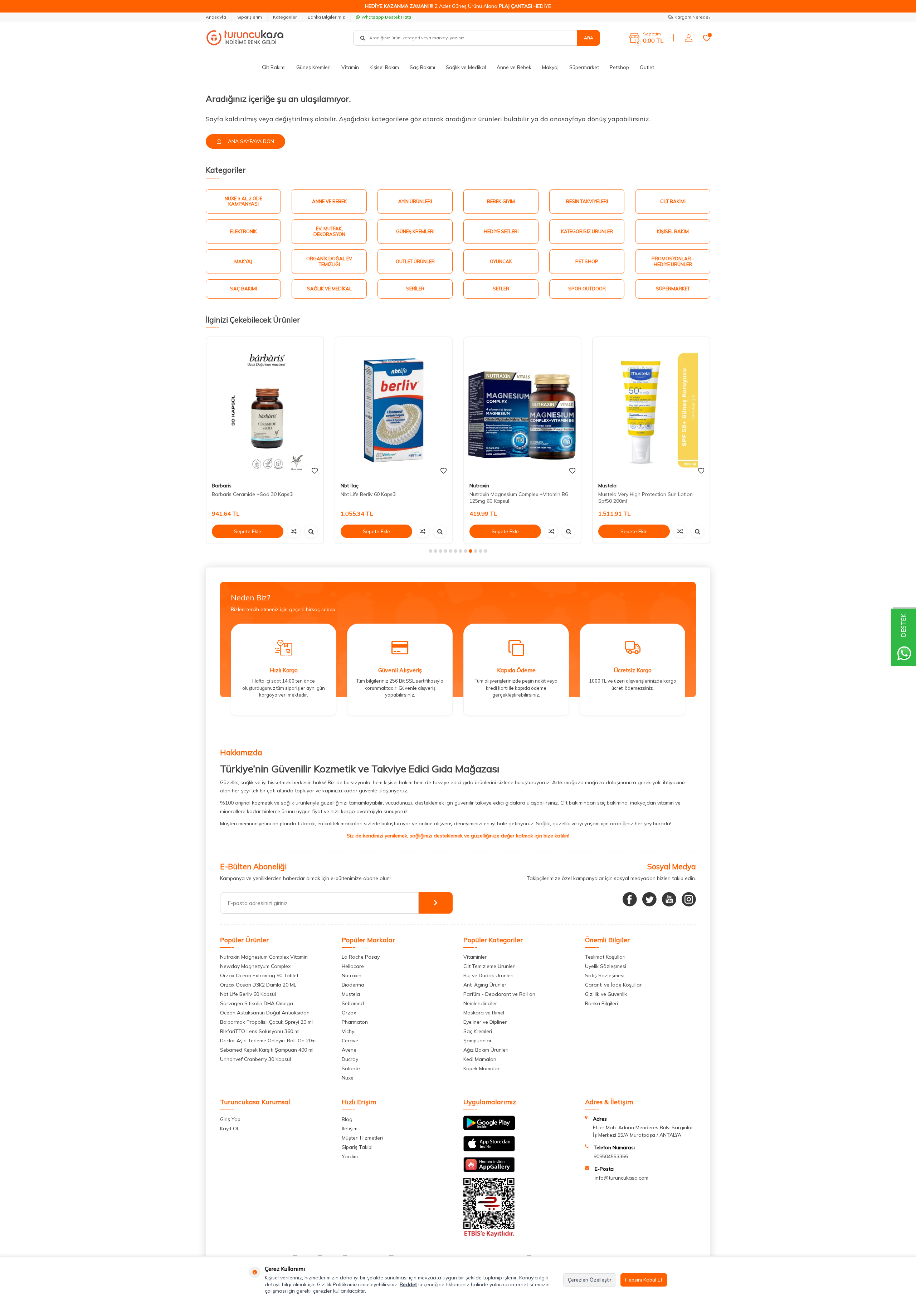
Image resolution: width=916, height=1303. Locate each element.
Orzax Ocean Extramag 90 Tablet (259, 975)
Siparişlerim (249, 17)
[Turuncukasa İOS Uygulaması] (489, 1149)
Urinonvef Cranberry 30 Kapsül (255, 1059)
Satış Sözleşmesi (604, 975)
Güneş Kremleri (313, 67)
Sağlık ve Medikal (466, 67)
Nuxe (348, 1078)
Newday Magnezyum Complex (255, 966)
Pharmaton (355, 1022)
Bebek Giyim (501, 201)
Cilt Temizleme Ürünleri (489, 966)
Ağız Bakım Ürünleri (485, 1050)
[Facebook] (630, 899)
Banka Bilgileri (601, 1003)
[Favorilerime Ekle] (315, 471)
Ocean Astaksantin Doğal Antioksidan (265, 1012)
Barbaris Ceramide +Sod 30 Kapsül (252, 494)
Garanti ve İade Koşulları (614, 985)
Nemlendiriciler (480, 1003)
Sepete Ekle (247, 531)
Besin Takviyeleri (587, 201)
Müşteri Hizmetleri (362, 1138)
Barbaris (222, 485)
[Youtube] (669, 899)
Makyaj (550, 67)
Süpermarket (584, 67)
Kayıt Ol (229, 1128)
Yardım (350, 1156)
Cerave (350, 1040)
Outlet (647, 67)
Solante (351, 1068)
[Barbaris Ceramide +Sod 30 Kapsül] (264, 407)
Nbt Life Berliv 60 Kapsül (368, 494)
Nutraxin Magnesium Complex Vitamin (264, 957)
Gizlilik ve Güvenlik (606, 994)
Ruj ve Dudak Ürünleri (488, 975)
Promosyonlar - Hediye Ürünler (673, 261)
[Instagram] (689, 899)
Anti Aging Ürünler (484, 985)
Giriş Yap (230, 1119)
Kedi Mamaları (479, 1059)
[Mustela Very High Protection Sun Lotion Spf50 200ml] (651, 407)
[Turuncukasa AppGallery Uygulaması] (489, 1170)
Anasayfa (216, 17)
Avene (349, 1050)
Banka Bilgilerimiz (326, 17)
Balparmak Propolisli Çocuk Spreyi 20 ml (266, 1022)
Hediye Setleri (501, 231)
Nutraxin (479, 485)
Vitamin (350, 67)
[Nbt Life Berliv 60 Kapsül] (393, 407)
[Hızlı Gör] (311, 531)
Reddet (408, 1284)
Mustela (607, 485)
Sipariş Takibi (357, 1147)
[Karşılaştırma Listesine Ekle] (294, 531)
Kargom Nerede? (692, 17)
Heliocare (353, 966)
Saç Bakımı (422, 67)
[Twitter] (649, 899)
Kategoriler (285, 17)
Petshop (619, 67)
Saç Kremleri (477, 1031)
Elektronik (243, 231)
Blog (347, 1119)
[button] (430, 551)
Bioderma (353, 985)
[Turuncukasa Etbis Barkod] (489, 1235)
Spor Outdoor (587, 288)
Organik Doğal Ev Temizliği (329, 261)
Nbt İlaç (350, 485)
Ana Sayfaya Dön (250, 141)
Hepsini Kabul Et (643, 1280)
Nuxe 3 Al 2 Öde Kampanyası (243, 201)
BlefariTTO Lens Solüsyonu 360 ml (259, 1031)
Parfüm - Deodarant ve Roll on (499, 994)
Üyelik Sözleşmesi (605, 966)
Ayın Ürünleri (415, 201)
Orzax (349, 1012)
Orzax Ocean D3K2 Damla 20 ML (258, 985)
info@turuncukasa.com (621, 1178)
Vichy (348, 1031)
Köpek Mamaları (482, 1068)
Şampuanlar (477, 1040)
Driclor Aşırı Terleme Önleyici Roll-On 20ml (268, 1040)
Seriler (415, 288)
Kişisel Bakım (384, 67)
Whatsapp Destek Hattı (386, 17)
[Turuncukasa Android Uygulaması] (489, 1128)
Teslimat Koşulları (605, 957)
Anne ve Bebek (514, 67)
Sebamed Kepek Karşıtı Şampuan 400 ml (266, 1050)
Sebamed (353, 1003)
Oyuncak (501, 261)
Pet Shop (586, 261)
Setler (501, 288)
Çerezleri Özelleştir (590, 1280)
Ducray (350, 1059)
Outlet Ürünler (415, 261)
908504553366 (611, 1156)
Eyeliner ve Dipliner (485, 1022)
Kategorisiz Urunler (587, 231)
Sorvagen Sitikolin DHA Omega (256, 1003)
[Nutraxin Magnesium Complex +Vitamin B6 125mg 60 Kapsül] (522, 407)
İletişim (349, 1128)
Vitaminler (475, 957)
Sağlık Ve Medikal (329, 288)
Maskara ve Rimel (483, 1012)
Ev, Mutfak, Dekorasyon (329, 231)
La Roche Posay (361, 957)
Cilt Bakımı (274, 67)
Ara (588, 37)
